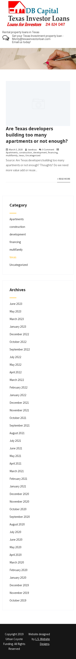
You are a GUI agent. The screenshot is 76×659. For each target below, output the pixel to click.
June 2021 (16, 448)
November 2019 (19, 593)
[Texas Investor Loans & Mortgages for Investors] (38, 27)
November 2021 (19, 410)
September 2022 (20, 349)
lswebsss (32, 149)
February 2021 (18, 479)
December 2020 (19, 494)
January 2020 (18, 577)
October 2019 (18, 600)
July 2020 (15, 532)
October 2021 (18, 418)
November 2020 (19, 501)
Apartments (12, 152)
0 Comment (48, 149)
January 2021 (18, 486)
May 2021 (15, 456)
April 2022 (16, 372)
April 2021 (15, 463)
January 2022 (18, 395)
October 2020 (18, 509)
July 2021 (15, 441)
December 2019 (19, 585)
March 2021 (17, 471)
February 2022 (18, 387)
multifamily (12, 155)
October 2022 (18, 342)
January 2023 (18, 326)
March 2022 (17, 380)
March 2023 (17, 319)
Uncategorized (32, 155)
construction (25, 152)
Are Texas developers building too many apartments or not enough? (37, 135)
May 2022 (15, 364)
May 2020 (15, 547)
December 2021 (19, 402)
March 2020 (17, 562)
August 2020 (17, 524)
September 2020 (20, 517)
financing (52, 152)
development (40, 152)
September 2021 (20, 425)
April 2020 (16, 555)
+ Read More (63, 178)
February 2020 (18, 570)
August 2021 (17, 433)
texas (21, 155)
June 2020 (16, 539)
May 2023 (15, 311)
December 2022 (19, 334)
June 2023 (16, 304)
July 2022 (15, 357)
